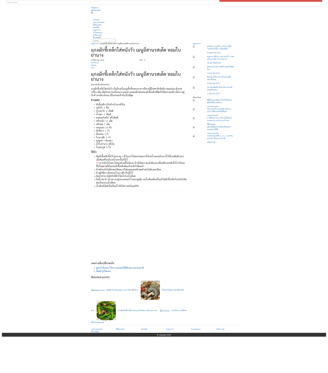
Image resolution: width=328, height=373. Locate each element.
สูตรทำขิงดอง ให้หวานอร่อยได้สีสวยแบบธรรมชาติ (120, 267)
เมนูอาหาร (95, 43)
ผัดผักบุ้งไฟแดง (103, 271)
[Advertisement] (187, 14)
